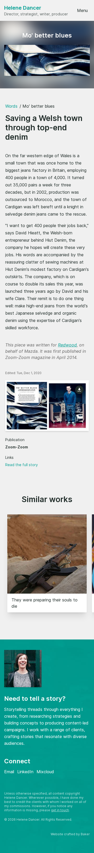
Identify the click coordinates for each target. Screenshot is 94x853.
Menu (82, 10)
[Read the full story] (47, 405)
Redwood (67, 345)
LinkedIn (25, 771)
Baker (85, 834)
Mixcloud (45, 771)
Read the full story (21, 464)
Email (9, 771)
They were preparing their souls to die (44, 603)
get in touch (60, 810)
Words (11, 106)
